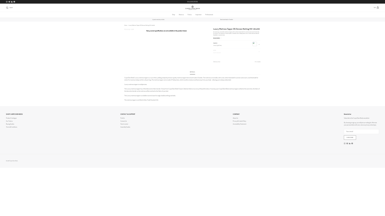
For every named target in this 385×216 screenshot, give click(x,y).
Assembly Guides (125, 127)
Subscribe (349, 137)
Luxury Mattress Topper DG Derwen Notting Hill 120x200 (142, 25)
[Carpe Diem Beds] (192, 8)
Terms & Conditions (11, 127)
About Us (235, 118)
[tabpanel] (192, 87)
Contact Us (123, 121)
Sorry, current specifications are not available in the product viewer (166, 31)
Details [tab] (192, 72)
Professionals (209, 15)
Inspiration (198, 15)
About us (181, 15)
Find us (190, 15)
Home (125, 25)
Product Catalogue (11, 118)
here (374, 125)
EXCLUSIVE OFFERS (192, 1)
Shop (173, 15)
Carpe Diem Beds (14, 161)
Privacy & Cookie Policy (239, 121)
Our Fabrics (9, 121)
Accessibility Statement (239, 124)
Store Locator (124, 124)
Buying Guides (10, 124)
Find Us (122, 118)
